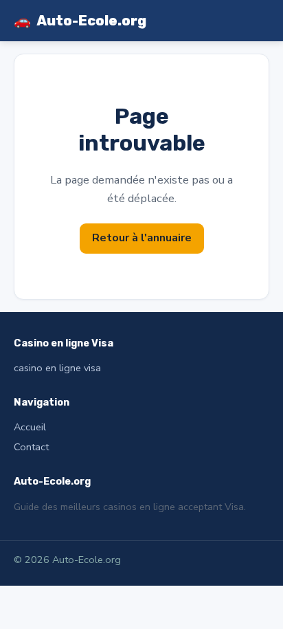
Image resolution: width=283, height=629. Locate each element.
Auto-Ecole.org (80, 20)
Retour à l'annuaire (142, 237)
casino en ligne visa (57, 368)
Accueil (30, 427)
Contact (31, 447)
